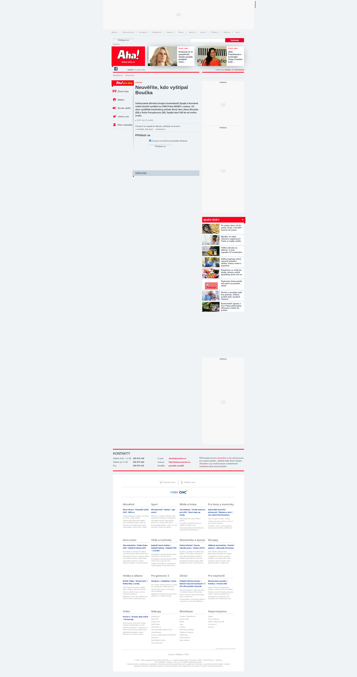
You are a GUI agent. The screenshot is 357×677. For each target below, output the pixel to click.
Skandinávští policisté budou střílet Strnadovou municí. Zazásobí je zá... (192, 562)
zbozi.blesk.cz (156, 627)
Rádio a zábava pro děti (216, 621)
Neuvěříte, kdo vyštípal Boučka (161, 89)
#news (173, 581)
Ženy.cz (181, 32)
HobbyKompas (156, 632)
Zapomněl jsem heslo (145, 129)
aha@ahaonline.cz (177, 458)
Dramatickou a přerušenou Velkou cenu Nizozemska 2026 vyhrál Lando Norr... (135, 553)
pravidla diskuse (179, 141)
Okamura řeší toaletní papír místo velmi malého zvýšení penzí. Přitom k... (135, 526)
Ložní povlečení (185, 637)
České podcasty (213, 619)
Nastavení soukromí (141, 666)
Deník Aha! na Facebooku (116, 69)
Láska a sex (123, 116)
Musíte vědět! (124, 108)
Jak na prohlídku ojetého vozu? (161, 629)
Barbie (182, 621)
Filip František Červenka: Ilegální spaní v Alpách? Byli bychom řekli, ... (135, 588)
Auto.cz (203, 32)
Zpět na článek (145, 120)
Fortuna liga (128, 619)
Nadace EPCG (199, 548)
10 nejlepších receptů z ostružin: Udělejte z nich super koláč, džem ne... (219, 557)
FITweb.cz (215, 32)
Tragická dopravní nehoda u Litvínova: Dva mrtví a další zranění (136, 517)
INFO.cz (131, 512)
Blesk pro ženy (128, 32)
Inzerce (171, 654)
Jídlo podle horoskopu (225, 548)
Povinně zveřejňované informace (212, 666)
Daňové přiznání (186, 545)
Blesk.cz (115, 32)
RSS (187, 654)
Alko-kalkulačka (129, 545)
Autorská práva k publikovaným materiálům (142, 664)
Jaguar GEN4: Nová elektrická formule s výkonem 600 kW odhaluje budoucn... (220, 588)
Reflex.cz (227, 32)
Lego (181, 624)
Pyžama (182, 627)
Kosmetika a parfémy (187, 629)
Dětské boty (184, 635)
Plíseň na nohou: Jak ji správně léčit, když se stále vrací (192, 595)
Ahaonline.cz (118, 75)
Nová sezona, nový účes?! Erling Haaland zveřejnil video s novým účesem (134, 624)
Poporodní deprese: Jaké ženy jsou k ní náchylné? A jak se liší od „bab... (192, 591)
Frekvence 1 (212, 624)
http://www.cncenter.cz (179, 462)
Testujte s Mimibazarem (188, 616)
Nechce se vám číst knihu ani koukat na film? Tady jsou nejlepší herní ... (220, 593)
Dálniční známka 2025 (137, 548)
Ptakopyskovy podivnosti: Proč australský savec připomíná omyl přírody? (219, 597)
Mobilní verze (189, 482)
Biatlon (167, 510)
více (237, 32)
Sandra (228, 70)
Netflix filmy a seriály (131, 584)
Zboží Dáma (155, 624)
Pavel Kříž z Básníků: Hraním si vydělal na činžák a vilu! (190, 524)
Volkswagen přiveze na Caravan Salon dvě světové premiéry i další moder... (136, 557)
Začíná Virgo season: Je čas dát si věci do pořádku (163, 590)
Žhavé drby (123, 91)
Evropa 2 (211, 627)
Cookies (226, 664)
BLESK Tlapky (129, 581)
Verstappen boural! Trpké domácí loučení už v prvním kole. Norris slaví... (162, 522)
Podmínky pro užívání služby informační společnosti (176, 664)
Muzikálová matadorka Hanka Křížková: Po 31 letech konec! (133, 633)
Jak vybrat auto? (157, 643)
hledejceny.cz (155, 616)
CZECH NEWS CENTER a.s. (162, 660)
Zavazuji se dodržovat (169, 141)
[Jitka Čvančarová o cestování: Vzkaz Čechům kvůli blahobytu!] (212, 56)
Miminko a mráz (225, 512)
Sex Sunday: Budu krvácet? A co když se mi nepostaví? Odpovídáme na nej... (164, 586)
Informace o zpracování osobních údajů (208, 664)
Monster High (184, 619)
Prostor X (127, 617)
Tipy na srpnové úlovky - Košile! (219, 518)
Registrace (116, 44)
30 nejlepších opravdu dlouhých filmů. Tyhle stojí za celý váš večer (164, 555)
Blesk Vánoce (128, 510)
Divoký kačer (141, 581)
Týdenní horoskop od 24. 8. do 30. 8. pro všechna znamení (220, 522)
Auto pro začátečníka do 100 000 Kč (163, 635)
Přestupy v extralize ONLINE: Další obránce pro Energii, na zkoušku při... (164, 517)
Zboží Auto (154, 637)
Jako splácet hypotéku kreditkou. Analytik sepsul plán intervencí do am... (191, 557)
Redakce (179, 654)
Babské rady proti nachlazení (191, 584)
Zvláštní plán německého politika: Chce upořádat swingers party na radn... (134, 522)
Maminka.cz (156, 32)
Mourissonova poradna (217, 581)
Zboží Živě (154, 619)
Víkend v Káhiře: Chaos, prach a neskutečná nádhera (134, 593)
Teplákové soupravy (186, 632)
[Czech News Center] (183, 492)
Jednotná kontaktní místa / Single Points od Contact (181, 666)
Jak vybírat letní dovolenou (218, 515)
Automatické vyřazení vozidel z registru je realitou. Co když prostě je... (136, 562)
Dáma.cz (169, 32)
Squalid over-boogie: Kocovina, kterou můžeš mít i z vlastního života (164, 595)
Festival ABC (222, 584)
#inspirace (155, 581)
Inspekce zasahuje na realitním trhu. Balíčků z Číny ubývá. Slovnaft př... (192, 552)
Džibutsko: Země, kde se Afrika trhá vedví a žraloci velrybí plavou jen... (135, 597)
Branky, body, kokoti (140, 617)
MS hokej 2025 (157, 510)
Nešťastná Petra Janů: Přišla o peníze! (190, 519)
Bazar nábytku (185, 640)
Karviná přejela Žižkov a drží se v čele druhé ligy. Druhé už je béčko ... (164, 526)
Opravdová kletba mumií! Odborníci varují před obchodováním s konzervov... (192, 529)
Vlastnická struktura (156, 666)
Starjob (210, 616)
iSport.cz (192, 32)
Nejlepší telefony (158, 548)
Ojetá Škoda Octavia (158, 640)
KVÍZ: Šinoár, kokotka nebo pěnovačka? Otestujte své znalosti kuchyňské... (219, 553)
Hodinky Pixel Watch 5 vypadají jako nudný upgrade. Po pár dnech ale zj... (163, 564)
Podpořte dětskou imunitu (190, 581)
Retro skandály (125, 125)
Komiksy (212, 584)
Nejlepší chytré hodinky (160, 545)
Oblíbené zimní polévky (217, 545)
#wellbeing (165, 581)
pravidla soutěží (176, 466)
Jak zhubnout (185, 510)
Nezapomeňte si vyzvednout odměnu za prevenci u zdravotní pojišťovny (192, 600)
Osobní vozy (155, 621)
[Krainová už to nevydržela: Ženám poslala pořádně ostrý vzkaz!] (163, 56)
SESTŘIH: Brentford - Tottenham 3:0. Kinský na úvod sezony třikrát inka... (135, 628)
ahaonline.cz (223, 458)
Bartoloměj (239, 70)
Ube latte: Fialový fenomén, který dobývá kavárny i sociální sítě (219, 562)
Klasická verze (169, 482)
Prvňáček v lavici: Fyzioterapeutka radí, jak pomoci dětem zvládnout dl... (220, 527)
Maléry (121, 100)
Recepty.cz (143, 32)
